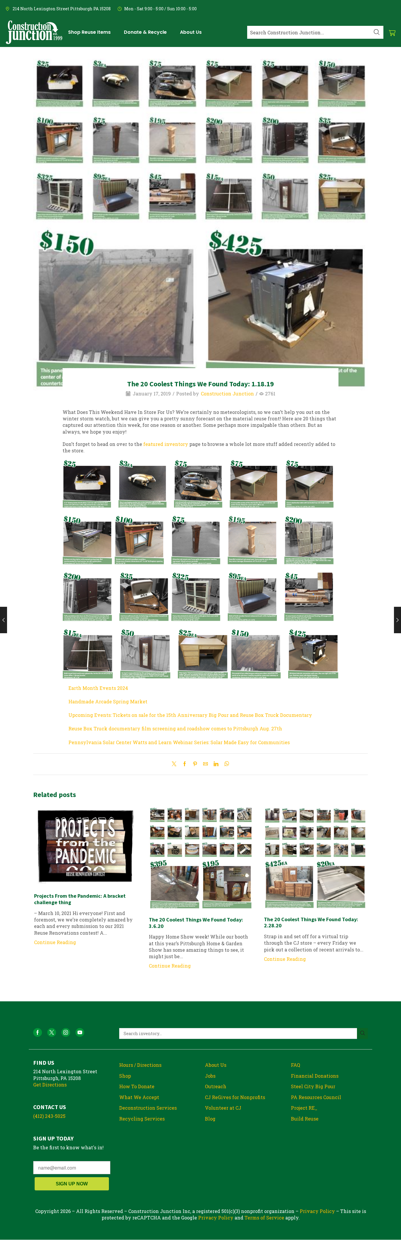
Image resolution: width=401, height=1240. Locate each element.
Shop (125, 1076)
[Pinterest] (195, 764)
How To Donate (136, 1086)
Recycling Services (142, 1119)
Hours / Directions (140, 1065)
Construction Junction (227, 393)
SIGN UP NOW (72, 1183)
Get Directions (50, 1084)
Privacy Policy (317, 1211)
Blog (210, 1119)
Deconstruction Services (148, 1108)
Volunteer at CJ (223, 1108)
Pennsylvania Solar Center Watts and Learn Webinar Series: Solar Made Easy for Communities (179, 742)
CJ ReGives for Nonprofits (235, 1097)
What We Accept (139, 1097)
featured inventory (165, 444)
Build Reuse (305, 1119)
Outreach (215, 1086)
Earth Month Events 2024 (98, 688)
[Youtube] (79, 1032)
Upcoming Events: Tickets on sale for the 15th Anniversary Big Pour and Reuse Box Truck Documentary (190, 715)
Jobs (210, 1076)
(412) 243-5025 (49, 1116)
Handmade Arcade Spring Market (107, 701)
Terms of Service (264, 1217)
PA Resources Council (316, 1097)
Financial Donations (314, 1076)
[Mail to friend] (205, 764)
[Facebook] (184, 764)
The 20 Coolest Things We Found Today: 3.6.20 (196, 922)
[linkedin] (216, 764)
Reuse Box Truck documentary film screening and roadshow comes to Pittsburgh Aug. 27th (175, 728)
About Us (215, 1065)
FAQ (295, 1065)
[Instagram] (65, 1032)
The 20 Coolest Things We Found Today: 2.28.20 (311, 922)
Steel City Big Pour (313, 1086)
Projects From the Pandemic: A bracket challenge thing (80, 899)
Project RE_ (304, 1108)
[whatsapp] (225, 764)
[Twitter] (175, 764)
